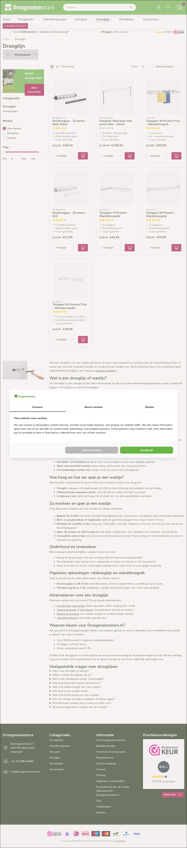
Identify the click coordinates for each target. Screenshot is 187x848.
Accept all (146, 450)
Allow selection (91, 450)
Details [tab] (149, 407)
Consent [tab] (37, 407)
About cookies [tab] (93, 407)
